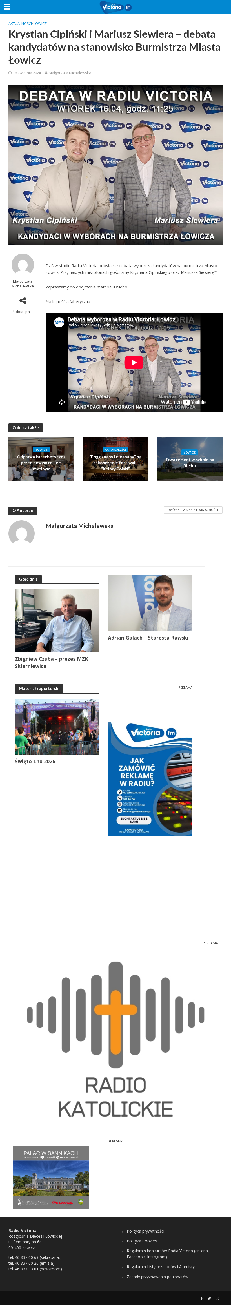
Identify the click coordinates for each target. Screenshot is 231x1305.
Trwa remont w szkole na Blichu (189, 462)
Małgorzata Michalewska (70, 72)
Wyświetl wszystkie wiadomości (193, 510)
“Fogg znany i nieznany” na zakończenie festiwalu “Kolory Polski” (115, 462)
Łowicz (40, 23)
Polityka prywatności (145, 1231)
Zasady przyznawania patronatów (157, 1276)
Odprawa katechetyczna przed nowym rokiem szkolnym (41, 462)
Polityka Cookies (142, 1241)
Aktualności (20, 23)
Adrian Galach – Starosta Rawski (148, 637)
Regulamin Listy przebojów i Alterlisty (161, 1266)
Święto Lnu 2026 (35, 761)
